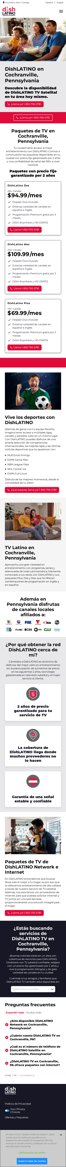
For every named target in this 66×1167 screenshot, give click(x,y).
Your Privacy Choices (17, 1111)
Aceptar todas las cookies (32, 1161)
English (60, 2)
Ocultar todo (33, 1012)
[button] (52, 989)
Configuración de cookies (32, 1152)
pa (15, 1075)
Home (8, 1075)
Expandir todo (15, 1012)
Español (49, 2)
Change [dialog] (25, 2)
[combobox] (29, 989)
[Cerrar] (61, 1134)
